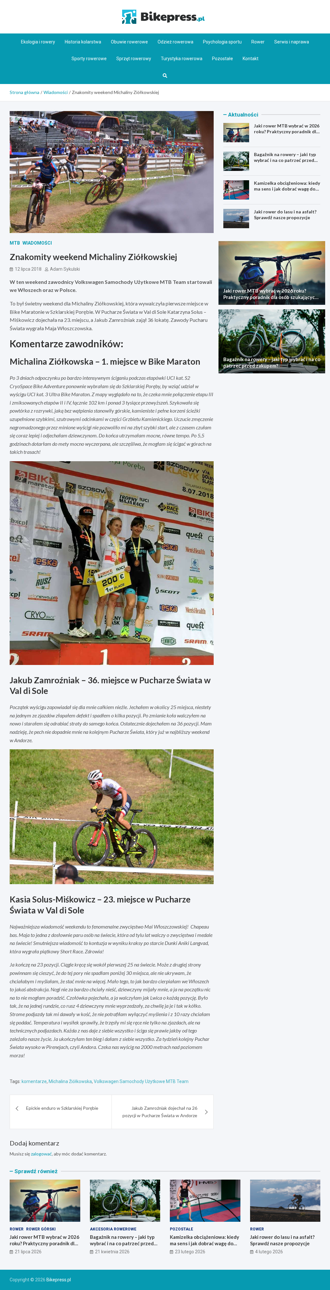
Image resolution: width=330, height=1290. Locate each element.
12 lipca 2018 (28, 269)
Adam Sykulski (65, 269)
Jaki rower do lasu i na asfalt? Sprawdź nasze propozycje (285, 214)
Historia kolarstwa (83, 41)
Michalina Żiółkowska (70, 1081)
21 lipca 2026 (28, 1251)
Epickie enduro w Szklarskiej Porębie (62, 1108)
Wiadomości (37, 243)
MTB (15, 243)
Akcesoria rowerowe (113, 1229)
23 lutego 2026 (190, 1251)
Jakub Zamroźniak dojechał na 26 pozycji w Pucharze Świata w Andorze (159, 1111)
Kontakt (250, 58)
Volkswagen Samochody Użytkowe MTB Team (141, 1081)
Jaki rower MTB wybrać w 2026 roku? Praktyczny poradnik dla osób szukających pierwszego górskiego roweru (286, 134)
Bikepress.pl (58, 1279)
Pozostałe (222, 58)
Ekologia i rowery (38, 41)
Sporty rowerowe (89, 58)
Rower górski (41, 1229)
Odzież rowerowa (175, 41)
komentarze (34, 1081)
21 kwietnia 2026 (112, 1251)
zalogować (41, 1153)
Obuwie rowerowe (129, 41)
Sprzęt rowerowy (133, 58)
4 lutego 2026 (269, 1251)
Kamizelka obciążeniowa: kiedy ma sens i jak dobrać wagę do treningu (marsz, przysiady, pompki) (287, 191)
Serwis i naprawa (291, 41)
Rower (258, 41)
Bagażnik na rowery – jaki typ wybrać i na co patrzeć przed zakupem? (285, 160)
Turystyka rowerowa (181, 58)
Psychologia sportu (222, 41)
